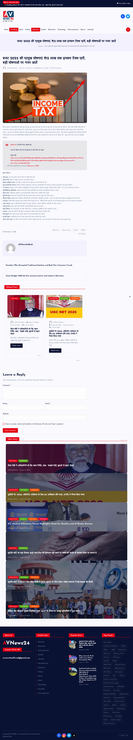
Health (43, 29)
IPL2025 (121, 686)
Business (36, 29)
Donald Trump (120, 664)
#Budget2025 (33, 158)
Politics (27, 29)
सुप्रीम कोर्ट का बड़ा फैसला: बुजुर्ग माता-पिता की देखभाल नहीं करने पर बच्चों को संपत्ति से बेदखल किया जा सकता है (52, 553)
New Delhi (107, 701)
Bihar (106, 650)
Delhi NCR (107, 664)
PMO (83, 230)
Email (48, 403)
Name (5, 403)
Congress (117, 657)
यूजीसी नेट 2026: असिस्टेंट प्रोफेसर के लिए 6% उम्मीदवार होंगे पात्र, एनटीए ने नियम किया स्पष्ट (46, 495)
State (21, 29)
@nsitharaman (55, 160)
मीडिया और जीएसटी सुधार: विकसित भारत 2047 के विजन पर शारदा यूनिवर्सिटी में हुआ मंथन (44, 611)
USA (105, 720)
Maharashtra (124, 694)
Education (51, 29)
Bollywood (123, 650)
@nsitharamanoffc (67, 160)
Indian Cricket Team (110, 679)
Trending (14, 29)
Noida (106, 705)
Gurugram (119, 672)
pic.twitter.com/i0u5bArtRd (20, 163)
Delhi (115, 661)
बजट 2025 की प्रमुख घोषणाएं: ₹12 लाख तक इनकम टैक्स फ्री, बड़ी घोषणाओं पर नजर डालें (69, 46)
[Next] (125, 438)
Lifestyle (90, 29)
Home (6, 29)
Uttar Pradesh (116, 720)
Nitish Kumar (120, 701)
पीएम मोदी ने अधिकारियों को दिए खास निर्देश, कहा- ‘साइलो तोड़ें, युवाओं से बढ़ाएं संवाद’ (41, 465)
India (76, 230)
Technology (62, 29)
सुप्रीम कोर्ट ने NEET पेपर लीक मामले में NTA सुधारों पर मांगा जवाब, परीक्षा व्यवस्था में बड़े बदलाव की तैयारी (50, 582)
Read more (17, 345)
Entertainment (73, 29)
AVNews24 (16, 643)
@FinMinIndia (45, 160)
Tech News (116, 712)
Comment (7, 385)
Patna (115, 705)
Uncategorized (43, 693)
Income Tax (66, 230)
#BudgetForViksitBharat (31, 160)
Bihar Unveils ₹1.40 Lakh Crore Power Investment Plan (86, 658)
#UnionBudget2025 (45, 158)
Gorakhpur (107, 672)
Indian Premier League (111, 683)
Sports (83, 29)
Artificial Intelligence (111, 646)
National (29, 68)
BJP (114, 650)
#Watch (13, 145)
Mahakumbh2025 (110, 694)
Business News (119, 653)
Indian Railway (109, 686)
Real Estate (121, 709)
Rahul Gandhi (108, 709)
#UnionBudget (57, 158)
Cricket (106, 661)
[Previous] (122, 438)
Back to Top (124, 735)
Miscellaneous (43, 663)
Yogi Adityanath (109, 723)
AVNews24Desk (12, 68)
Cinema (106, 657)
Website (6, 414)
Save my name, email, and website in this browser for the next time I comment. (34, 424)
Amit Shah (107, 642)
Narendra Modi (119, 697)
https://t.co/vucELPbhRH (19, 158)
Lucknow (117, 690)
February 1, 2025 (33, 166)
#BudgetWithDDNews (70, 158)
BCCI (124, 646)
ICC (115, 675)
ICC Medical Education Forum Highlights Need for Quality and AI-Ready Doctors (50, 524)
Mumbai (107, 697)
